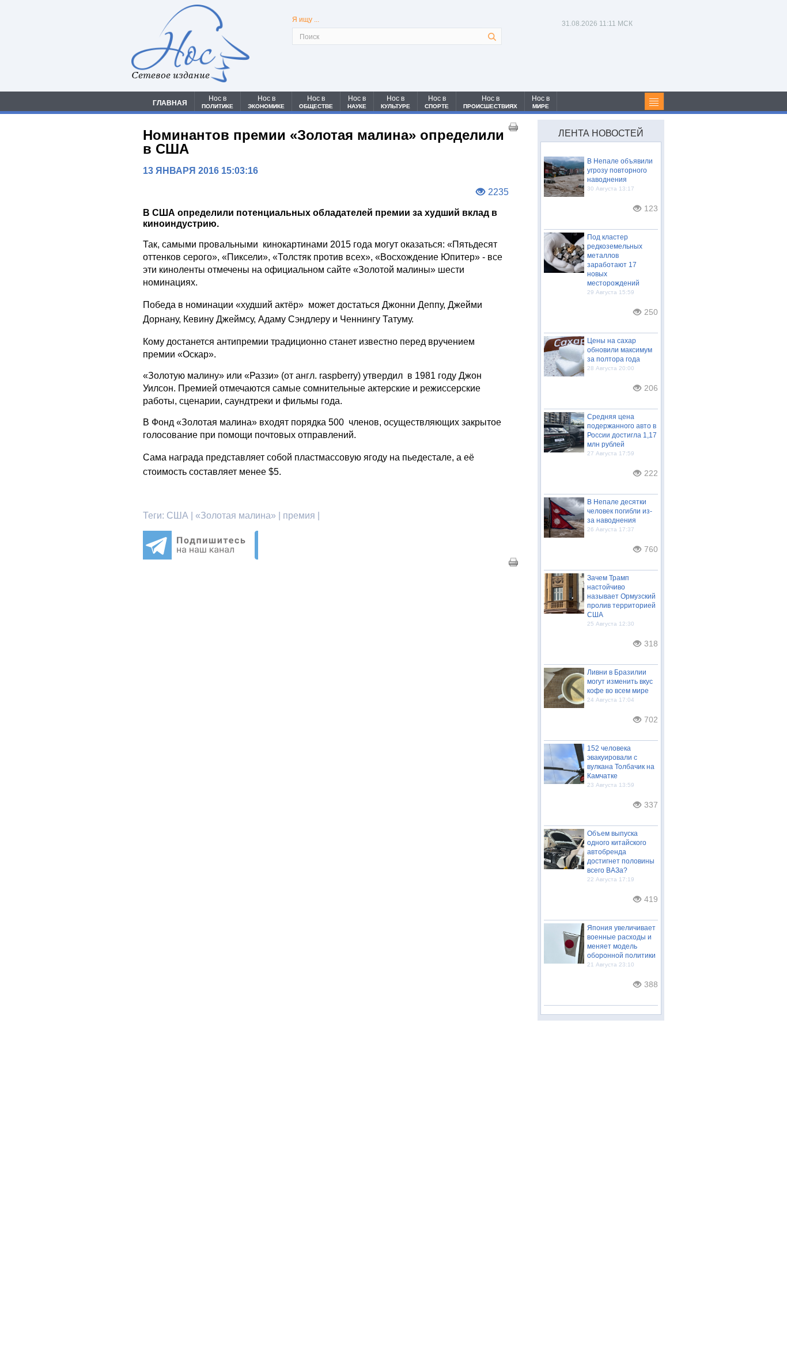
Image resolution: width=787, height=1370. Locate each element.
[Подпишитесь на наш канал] (200, 556)
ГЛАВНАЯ (170, 103)
